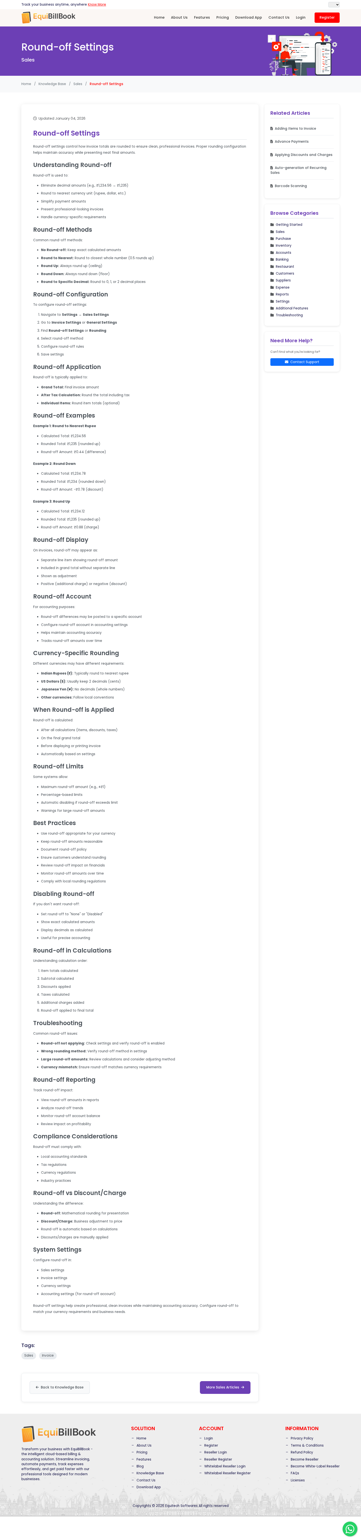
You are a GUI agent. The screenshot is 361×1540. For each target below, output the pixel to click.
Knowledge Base (52, 84)
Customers (285, 273)
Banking (282, 259)
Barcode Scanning (291, 186)
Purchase (283, 238)
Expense (283, 287)
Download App (248, 17)
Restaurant (285, 266)
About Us (179, 17)
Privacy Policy (301, 1438)
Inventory (284, 245)
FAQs (294, 1473)
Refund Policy (301, 1452)
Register (327, 17)
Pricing (222, 17)
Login (300, 17)
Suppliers (283, 280)
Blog (140, 1466)
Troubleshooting (289, 315)
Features (202, 17)
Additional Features (292, 308)
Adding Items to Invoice (295, 128)
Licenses (297, 1480)
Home (159, 17)
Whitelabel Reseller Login (224, 1466)
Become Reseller (304, 1459)
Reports (282, 294)
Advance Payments (292, 142)
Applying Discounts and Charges (304, 155)
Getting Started (289, 225)
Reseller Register (217, 1459)
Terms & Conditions (307, 1445)
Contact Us (279, 17)
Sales (280, 231)
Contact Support (304, 361)
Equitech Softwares (181, 1505)
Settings (283, 301)
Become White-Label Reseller (315, 1466)
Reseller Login (215, 1452)
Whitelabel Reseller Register (227, 1473)
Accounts (283, 252)
